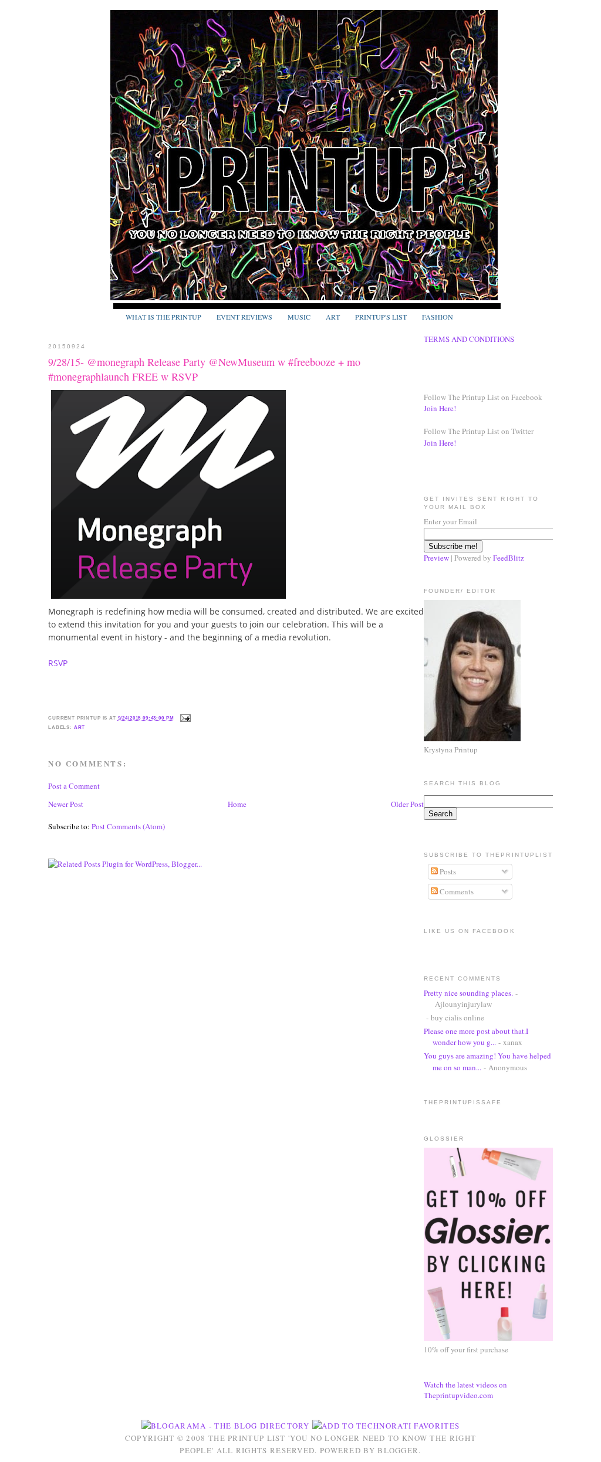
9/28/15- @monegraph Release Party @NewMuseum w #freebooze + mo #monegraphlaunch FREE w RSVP (204, 369)
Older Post (407, 804)
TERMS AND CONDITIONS (469, 339)
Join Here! (440, 408)
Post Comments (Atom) (128, 826)
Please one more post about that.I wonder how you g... (476, 1037)
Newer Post (65, 804)
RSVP (59, 663)
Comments (456, 891)
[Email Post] (184, 718)
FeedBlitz (508, 557)
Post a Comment (74, 786)
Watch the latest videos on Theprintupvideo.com (465, 1389)
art (80, 727)
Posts (447, 871)
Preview (436, 557)
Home (237, 804)
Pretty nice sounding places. (468, 993)
